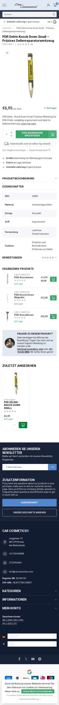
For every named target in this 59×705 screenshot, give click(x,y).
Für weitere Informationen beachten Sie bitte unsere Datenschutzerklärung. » (30, 697)
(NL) (4, 620)
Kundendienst (29, 502)
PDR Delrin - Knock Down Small (12, 405)
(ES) (10, 623)
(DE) (16, 620)
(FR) (21, 620)
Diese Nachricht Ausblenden (38, 691)
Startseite (6, 28)
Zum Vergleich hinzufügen (14, 150)
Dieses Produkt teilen (38, 150)
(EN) (10, 620)
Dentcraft (8, 44)
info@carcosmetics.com (30, 349)
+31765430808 (16, 553)
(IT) (15, 623)
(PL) (4, 623)
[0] (55, 5)
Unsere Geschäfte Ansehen (29, 512)
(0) (32, 44)
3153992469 (15, 562)
